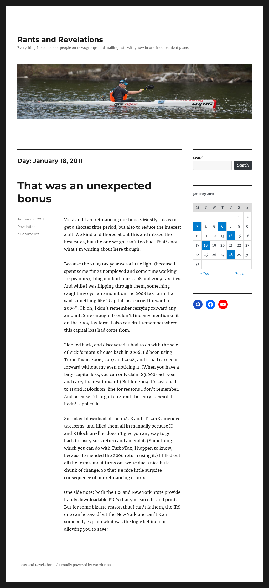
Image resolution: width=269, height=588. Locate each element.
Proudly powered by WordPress (85, 565)
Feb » (240, 274)
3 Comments (28, 234)
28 (231, 255)
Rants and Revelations (60, 39)
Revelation (26, 226)
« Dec (205, 274)
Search (199, 158)
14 (231, 236)
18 (206, 245)
